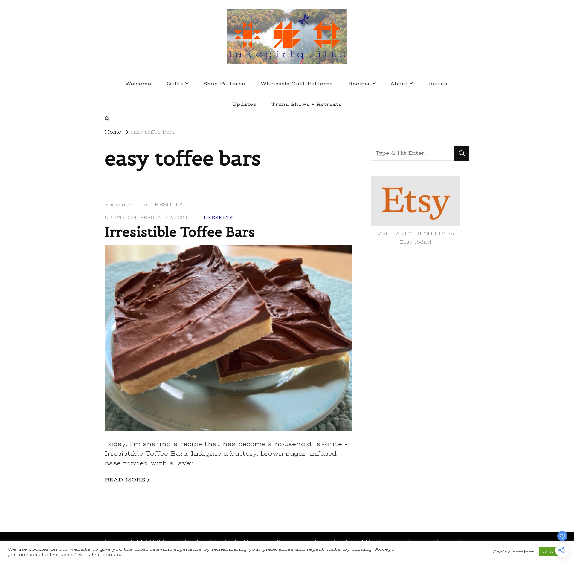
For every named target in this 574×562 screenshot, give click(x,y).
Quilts (175, 83)
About (399, 83)
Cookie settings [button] (514, 551)
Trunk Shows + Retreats (307, 104)
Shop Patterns (224, 83)
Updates (244, 104)
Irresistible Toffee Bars (180, 231)
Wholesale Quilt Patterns (297, 83)
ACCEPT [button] (553, 551)
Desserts (218, 217)
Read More (125, 480)
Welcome (138, 83)
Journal (438, 83)
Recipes (359, 83)
